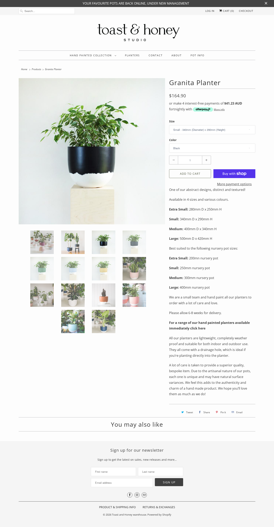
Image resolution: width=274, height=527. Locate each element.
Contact (156, 55)
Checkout (246, 11)
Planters (132, 55)
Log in (209, 11)
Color (173, 140)
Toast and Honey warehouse (129, 514)
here (201, 328)
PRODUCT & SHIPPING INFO (117, 507)
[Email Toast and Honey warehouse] (144, 495)
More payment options (234, 184)
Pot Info (197, 55)
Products (36, 69)
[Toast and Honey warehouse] (137, 33)
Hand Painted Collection (91, 55)
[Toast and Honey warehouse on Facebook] (129, 495)
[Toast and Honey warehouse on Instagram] (137, 495)
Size (172, 121)
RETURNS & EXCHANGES (159, 507)
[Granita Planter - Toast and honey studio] (92, 151)
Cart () (228, 11)
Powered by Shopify (159, 514)
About (177, 55)
